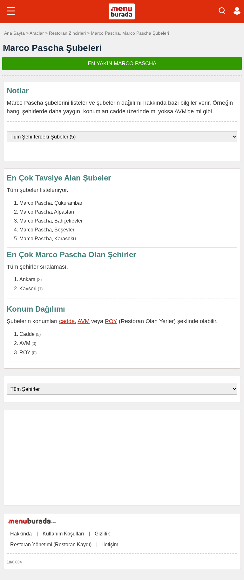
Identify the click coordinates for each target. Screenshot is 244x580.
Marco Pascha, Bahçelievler (51, 220)
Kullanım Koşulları (63, 533)
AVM (84, 321)
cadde (67, 321)
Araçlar (37, 33)
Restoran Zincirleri (67, 33)
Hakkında (21, 533)
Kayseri (28, 288)
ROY (111, 321)
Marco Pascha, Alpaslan (46, 212)
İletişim (110, 544)
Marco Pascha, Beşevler (46, 229)
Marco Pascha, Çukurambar (50, 203)
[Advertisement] (122, 457)
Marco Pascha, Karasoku (47, 238)
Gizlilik (102, 533)
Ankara (27, 279)
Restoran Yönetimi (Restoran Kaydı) (51, 544)
